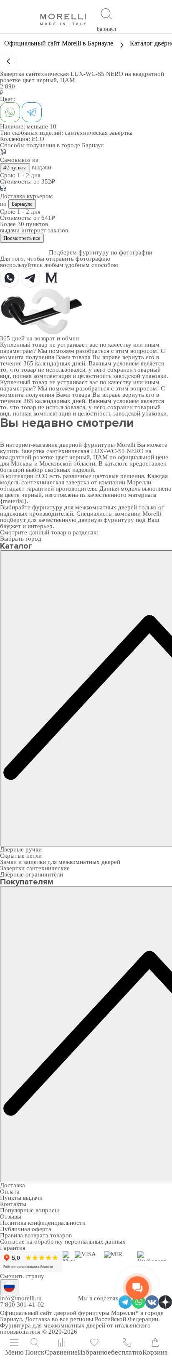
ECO (38, 139)
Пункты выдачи (21, 1197)
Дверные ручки (21, 849)
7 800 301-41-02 (22, 1304)
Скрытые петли (21, 855)
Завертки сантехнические (35, 868)
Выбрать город (20, 538)
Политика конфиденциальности (43, 1222)
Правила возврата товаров (36, 1235)
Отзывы (10, 1216)
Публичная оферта (25, 1229)
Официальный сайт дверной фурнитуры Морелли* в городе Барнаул (82, 1316)
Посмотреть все (21, 238)
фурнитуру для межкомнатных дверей (84, 507)
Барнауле (22, 204)
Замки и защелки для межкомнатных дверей (60, 862)
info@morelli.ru (21, 1298)
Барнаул (106, 29)
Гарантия (12, 1247)
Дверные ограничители (31, 874)
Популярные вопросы (29, 1210)
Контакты (13, 1204)
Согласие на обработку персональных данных (63, 1241)
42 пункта (15, 167)
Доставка (12, 1185)
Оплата (10, 1191)
